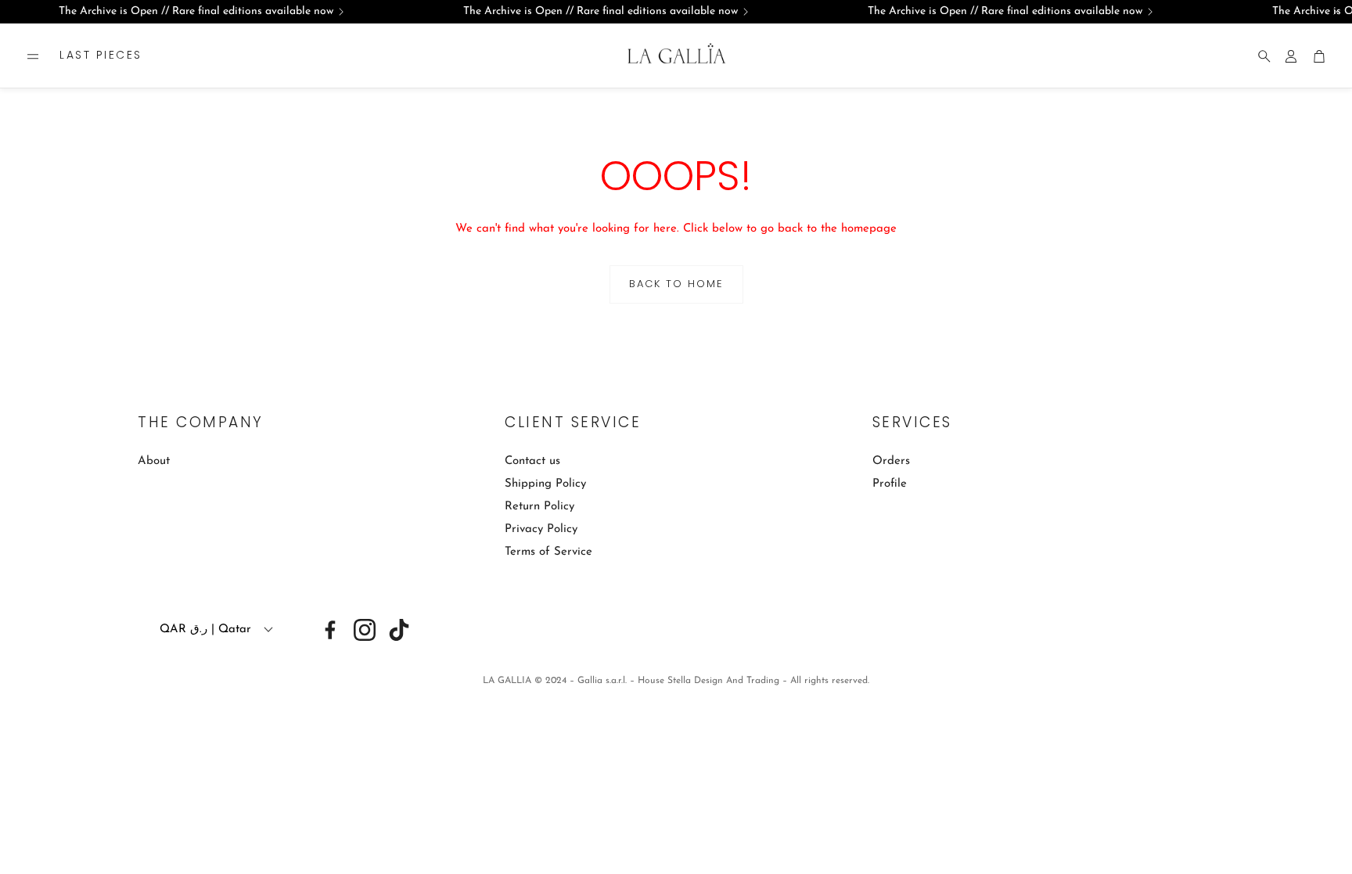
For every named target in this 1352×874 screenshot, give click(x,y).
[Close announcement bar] (1336, 11)
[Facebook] (330, 630)
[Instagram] (365, 630)
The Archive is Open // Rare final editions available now (196, 11)
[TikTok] (399, 630)
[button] (33, 56)
